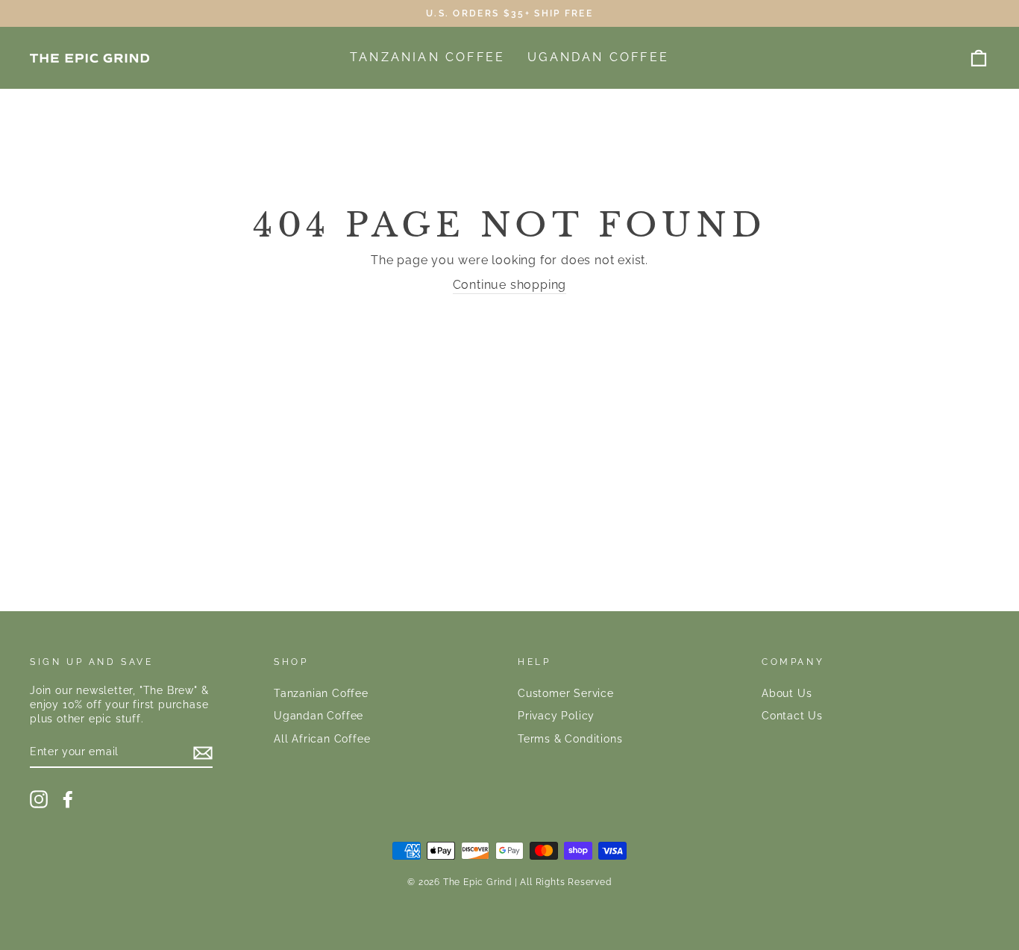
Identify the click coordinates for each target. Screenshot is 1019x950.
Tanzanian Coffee (427, 57)
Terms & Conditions (570, 739)
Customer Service (566, 693)
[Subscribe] (203, 753)
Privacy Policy (556, 716)
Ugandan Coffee (598, 57)
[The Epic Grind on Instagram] (39, 799)
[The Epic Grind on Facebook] (68, 799)
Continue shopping (510, 285)
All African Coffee (322, 739)
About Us (787, 693)
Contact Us (792, 716)
